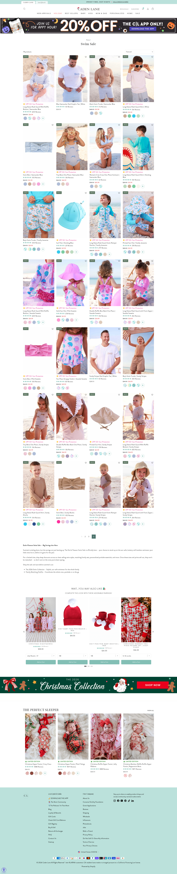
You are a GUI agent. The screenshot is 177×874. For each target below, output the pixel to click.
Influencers (86, 820)
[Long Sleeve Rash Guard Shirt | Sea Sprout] (129, 116)
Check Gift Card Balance (57, 820)
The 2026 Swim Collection (35, 569)
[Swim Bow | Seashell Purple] (67, 522)
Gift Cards (52, 816)
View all (150, 710)
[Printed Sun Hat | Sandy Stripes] (138, 252)
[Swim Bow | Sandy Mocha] (30, 184)
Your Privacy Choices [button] (90, 845)
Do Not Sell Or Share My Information (96, 838)
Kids (90, 13)
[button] (52, 58)
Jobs (84, 827)
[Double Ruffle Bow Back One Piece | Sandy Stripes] (100, 322)
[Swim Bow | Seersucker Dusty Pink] (34, 184)
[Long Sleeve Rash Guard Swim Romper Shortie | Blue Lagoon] (92, 254)
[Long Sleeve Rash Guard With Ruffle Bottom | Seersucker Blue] (25, 118)
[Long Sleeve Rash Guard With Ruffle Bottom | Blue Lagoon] (30, 118)
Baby (83, 13)
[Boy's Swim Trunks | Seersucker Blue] (38, 249)
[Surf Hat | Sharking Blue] (58, 252)
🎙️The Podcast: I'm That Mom (58, 805)
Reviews (85, 809)
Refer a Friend (88, 831)
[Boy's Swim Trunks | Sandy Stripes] (143, 385)
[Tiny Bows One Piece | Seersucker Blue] (58, 184)
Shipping (86, 813)
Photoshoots (87, 824)
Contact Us (52, 838)
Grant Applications (89, 805)
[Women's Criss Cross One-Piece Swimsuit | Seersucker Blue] (92, 186)
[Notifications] (143, 8)
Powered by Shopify (88, 866)
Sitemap (51, 842)
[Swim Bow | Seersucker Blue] (25, 184)
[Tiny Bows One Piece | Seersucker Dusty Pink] (67, 184)
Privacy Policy (87, 835)
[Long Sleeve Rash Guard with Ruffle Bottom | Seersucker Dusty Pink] (34, 118)
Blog (49, 809)
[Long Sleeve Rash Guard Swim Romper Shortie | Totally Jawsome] (109, 254)
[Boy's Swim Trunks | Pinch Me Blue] (34, 249)
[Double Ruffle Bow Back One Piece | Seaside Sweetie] (96, 322)
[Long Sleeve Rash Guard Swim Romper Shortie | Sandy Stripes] (105, 254)
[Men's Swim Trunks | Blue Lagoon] (100, 113)
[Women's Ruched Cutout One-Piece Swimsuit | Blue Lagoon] (100, 186)
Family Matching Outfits (34, 572)
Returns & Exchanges (55, 831)
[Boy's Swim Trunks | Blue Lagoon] (25, 249)
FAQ (50, 835)
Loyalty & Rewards (54, 813)
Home (130, 13)
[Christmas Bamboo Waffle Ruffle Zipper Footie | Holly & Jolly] (130, 775)
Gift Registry (52, 824)
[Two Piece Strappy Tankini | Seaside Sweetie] (58, 388)
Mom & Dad (101, 13)
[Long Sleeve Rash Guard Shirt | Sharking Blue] (134, 116)
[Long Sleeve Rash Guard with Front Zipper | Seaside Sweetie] (125, 322)
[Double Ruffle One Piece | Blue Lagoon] (92, 322)
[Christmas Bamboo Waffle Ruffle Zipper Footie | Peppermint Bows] (125, 775)
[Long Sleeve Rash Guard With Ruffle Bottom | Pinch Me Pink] (30, 322)
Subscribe (135, 9)
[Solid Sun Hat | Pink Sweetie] (58, 320)
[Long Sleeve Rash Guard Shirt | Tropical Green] (138, 116)
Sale (138, 13)
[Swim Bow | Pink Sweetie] (43, 388)
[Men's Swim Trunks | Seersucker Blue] (92, 113)
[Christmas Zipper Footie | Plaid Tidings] (32, 773)
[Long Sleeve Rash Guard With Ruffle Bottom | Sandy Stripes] (143, 456)
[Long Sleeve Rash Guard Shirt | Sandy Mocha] (125, 116)
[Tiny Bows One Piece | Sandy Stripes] (63, 184)
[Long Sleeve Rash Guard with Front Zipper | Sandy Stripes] (138, 322)
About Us (86, 798)
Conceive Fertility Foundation (93, 802)
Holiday (58, 13)
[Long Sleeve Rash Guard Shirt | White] (143, 116)
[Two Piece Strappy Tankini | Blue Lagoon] (63, 388)
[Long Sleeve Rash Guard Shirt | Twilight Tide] (34, 524)
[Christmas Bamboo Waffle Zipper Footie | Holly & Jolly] (36, 773)
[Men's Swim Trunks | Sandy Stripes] (96, 113)
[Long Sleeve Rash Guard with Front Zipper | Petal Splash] (125, 524)
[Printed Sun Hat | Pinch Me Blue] (134, 252)
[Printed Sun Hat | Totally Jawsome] (143, 252)
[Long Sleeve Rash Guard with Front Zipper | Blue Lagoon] (134, 322)
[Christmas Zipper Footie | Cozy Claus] (27, 773)
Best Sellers (71, 13)
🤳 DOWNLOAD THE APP (58, 798)
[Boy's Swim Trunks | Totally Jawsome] (43, 249)
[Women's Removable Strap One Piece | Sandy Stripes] (96, 186)
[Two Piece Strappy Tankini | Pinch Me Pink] (67, 388)
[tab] (28, 2)
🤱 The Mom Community (57, 802)
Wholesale (124, 9)
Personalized (117, 13)
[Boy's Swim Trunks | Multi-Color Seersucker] (30, 249)
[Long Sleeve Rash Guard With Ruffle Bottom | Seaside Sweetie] (38, 118)
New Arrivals (44, 13)
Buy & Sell (51, 827)
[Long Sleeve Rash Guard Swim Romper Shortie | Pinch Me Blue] (100, 254)
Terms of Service (88, 842)
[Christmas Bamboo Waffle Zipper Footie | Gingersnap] (40, 773)
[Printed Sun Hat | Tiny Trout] (92, 454)
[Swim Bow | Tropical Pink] (38, 184)
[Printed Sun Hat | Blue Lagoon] (125, 252)
